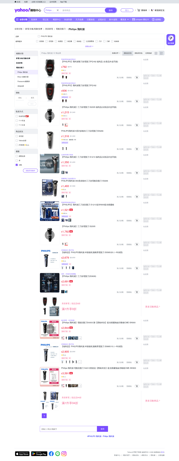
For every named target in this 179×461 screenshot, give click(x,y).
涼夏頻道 (91, 19)
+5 (80, 386)
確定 (32, 104)
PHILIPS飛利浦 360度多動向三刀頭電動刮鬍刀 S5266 (84, 181)
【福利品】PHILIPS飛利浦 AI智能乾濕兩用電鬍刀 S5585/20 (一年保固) (92, 252)
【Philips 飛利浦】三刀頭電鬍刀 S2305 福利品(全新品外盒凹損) (89, 107)
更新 (162, 452)
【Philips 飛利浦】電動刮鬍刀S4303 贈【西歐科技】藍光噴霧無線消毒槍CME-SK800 (98, 322)
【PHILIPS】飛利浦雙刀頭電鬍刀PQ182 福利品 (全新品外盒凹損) (89, 61)
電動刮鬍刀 (20, 67)
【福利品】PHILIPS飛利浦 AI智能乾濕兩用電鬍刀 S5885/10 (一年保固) (92, 346)
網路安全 (144, 455)
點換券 (34, 19)
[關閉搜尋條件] (57, 10)
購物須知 (135, 455)
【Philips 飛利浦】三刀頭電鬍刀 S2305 (78, 226)
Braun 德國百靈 (23, 77)
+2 (80, 338)
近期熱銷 (148, 53)
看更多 (123, 19)
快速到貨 (68, 19)
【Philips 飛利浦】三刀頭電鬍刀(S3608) (78, 276)
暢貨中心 (57, 19)
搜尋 (102, 429)
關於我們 (126, 455)
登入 (127, 10)
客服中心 (117, 455)
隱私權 (153, 455)
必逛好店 (102, 19)
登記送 (45, 19)
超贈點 (158, 19)
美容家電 (19, 63)
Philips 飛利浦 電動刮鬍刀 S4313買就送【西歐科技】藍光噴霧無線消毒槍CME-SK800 (98, 368)
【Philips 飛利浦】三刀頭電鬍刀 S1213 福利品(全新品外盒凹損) (89, 157)
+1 (80, 362)
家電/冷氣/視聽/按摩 (23, 58)
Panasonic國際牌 (24, 81)
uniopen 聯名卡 (142, 19)
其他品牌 (21, 86)
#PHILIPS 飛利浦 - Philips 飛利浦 (100, 436)
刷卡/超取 (113, 19)
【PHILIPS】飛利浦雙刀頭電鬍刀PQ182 (78, 85)
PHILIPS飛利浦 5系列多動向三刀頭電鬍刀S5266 (82, 131)
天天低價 (79, 19)
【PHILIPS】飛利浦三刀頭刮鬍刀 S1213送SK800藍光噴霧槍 (87, 205)
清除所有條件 (30, 170)
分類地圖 (161, 455)
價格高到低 (138, 53)
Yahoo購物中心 (27, 10)
